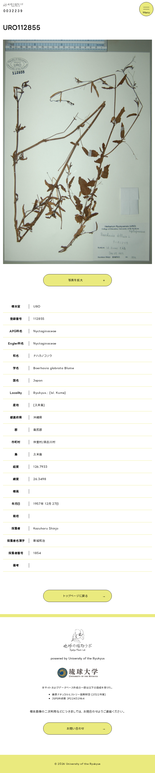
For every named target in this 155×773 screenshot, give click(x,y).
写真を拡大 (75, 280)
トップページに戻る (75, 596)
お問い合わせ (75, 728)
